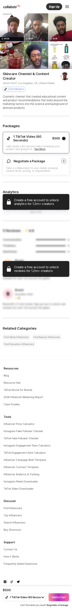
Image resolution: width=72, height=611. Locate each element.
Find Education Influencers (19, 344)
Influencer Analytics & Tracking (21, 474)
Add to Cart (59, 597)
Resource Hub (12, 382)
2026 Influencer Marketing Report (23, 397)
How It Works (11, 556)
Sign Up (54, 6)
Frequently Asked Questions (20, 563)
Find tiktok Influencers (16, 337)
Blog (6, 375)
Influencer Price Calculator (19, 423)
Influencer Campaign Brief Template (25, 459)
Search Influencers (15, 522)
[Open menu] (67, 7)
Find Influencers (13, 508)
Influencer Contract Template (21, 467)
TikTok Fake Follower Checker (21, 438)
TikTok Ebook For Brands (18, 389)
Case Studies (12, 404)
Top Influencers (13, 515)
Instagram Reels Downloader (21, 481)
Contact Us (10, 549)
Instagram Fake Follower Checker (23, 431)
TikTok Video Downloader (19, 488)
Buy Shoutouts (12, 529)
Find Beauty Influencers (47, 337)
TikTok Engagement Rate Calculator (25, 452)
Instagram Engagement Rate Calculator (27, 445)
